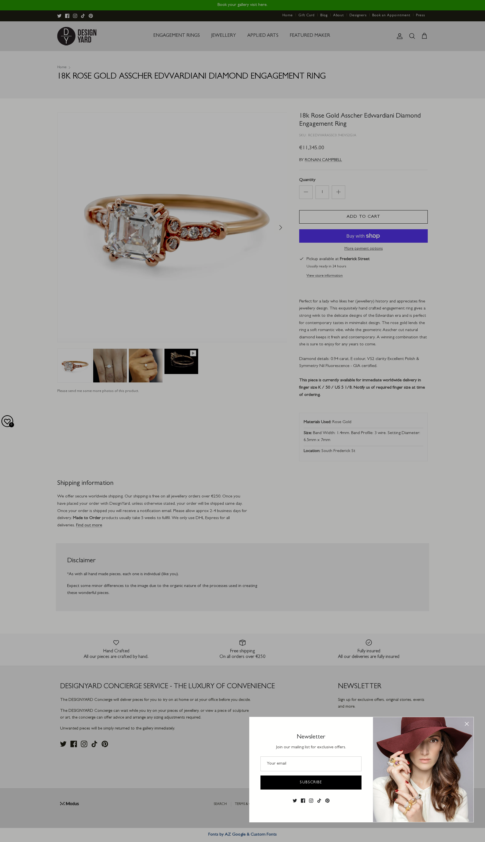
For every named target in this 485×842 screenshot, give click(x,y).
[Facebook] (303, 801)
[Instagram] (311, 801)
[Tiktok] (319, 801)
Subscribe (311, 782)
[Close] (467, 724)
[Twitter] (295, 801)
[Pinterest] (327, 801)
